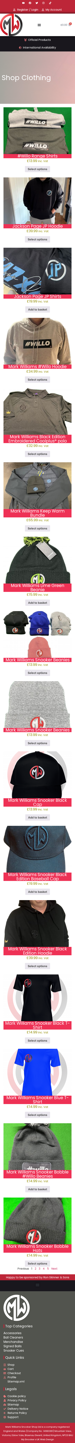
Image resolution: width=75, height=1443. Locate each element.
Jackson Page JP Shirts (37, 296)
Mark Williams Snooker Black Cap (37, 802)
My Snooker (28, 1439)
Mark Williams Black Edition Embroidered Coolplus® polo (37, 439)
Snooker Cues (13, 1350)
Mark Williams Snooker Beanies (38, 660)
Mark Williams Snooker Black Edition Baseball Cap (37, 877)
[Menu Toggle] (39, 25)
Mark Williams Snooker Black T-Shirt (37, 1025)
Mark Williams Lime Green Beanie (37, 588)
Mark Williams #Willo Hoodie (37, 366)
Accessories (12, 1333)
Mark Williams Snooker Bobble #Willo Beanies (37, 1174)
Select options (37, 169)
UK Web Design (45, 1439)
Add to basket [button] (37, 309)
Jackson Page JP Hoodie (37, 226)
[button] (37, 1285)
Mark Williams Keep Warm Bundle (37, 513)
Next (54, 1269)
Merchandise (13, 1342)
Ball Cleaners (13, 1337)
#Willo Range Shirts (37, 156)
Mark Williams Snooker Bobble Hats (37, 1248)
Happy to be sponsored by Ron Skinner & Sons (37, 1277)
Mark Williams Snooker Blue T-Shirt (37, 1100)
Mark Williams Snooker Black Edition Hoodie (37, 951)
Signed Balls (12, 1346)
